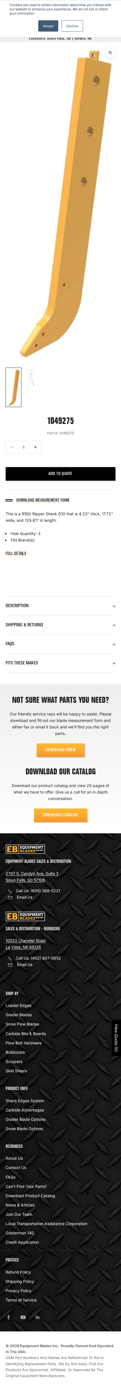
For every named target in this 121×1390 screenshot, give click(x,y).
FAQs (10, 1177)
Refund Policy (18, 1272)
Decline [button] (72, 25)
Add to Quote (60, 474)
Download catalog (60, 815)
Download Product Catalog (30, 1195)
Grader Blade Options (25, 1119)
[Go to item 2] (31, 378)
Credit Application (22, 1242)
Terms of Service (21, 1300)
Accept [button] (48, 25)
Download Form (60, 750)
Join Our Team (19, 1214)
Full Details (16, 553)
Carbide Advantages (25, 1110)
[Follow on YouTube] (23, 1317)
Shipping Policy (20, 1281)
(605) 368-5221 (45, 890)
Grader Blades (19, 1014)
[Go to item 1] (13, 387)
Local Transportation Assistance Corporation (46, 1223)
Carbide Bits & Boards (26, 1033)
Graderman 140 (20, 1232)
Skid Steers (16, 1070)
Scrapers (14, 1061)
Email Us (24, 897)
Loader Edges (18, 1005)
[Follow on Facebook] (8, 1317)
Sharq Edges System (25, 1100)
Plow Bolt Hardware (24, 1042)
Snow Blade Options (24, 1128)
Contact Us (16, 1167)
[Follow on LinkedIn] (38, 1317)
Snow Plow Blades (22, 1024)
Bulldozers (15, 1052)
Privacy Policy (19, 1290)
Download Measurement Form (42, 500)
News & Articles (20, 1205)
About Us (14, 1158)
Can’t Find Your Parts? (26, 1186)
